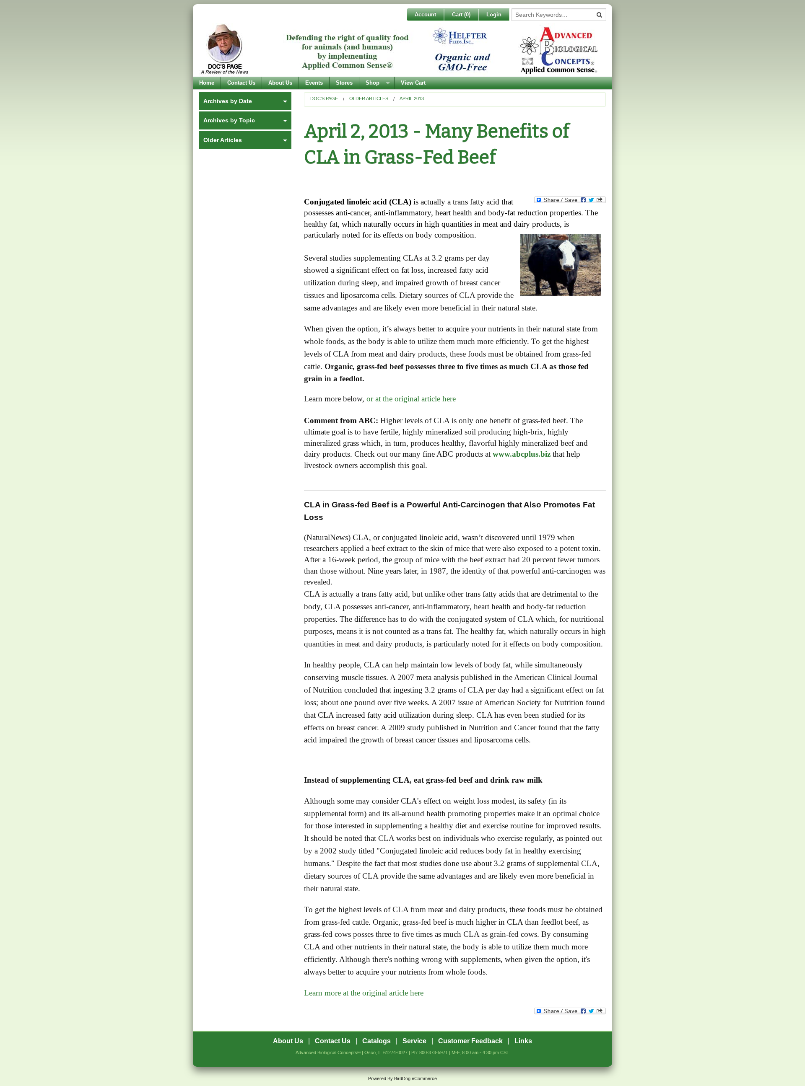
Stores (344, 83)
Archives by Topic (229, 120)
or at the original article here (411, 398)
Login (493, 14)
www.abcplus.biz (522, 454)
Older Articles (368, 98)
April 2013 (412, 98)
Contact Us (241, 83)
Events (314, 83)
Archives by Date (227, 101)
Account (425, 14)
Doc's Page (324, 98)
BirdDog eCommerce (415, 1078)
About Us (280, 83)
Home (206, 83)
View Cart (413, 83)
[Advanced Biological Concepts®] (400, 50)
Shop (372, 83)
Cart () (461, 14)
